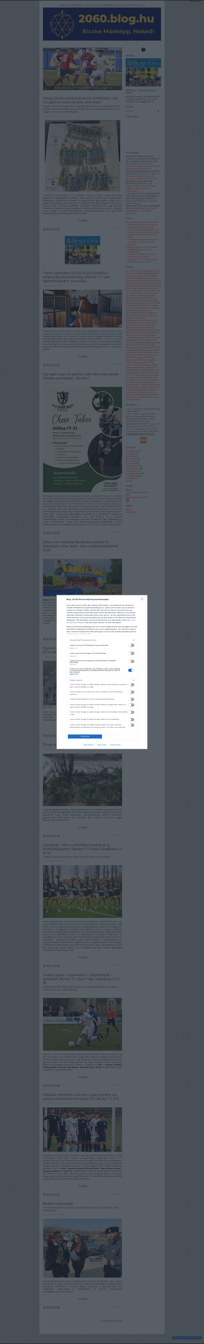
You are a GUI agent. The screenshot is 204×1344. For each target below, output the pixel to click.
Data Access (102, 745)
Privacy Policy (115, 745)
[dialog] (102, 672)
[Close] (143, 599)
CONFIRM (85, 736)
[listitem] (102, 640)
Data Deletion (89, 745)
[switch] (131, 645)
